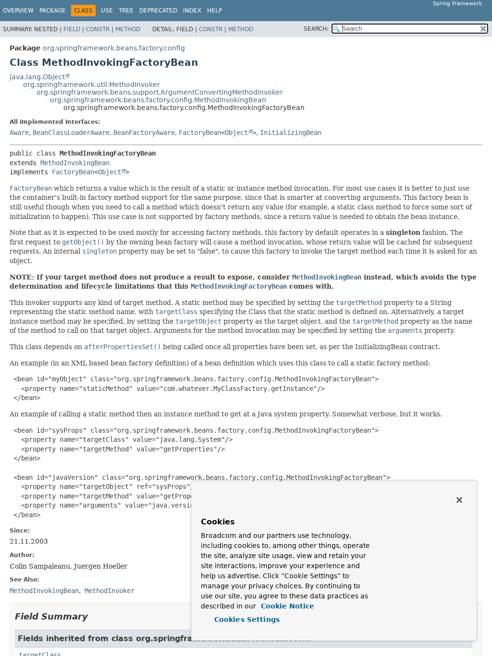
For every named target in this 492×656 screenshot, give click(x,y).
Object (236, 132)
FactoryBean (200, 132)
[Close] (459, 499)
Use (107, 10)
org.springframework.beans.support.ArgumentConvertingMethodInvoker (160, 92)
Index (192, 10)
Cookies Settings (247, 619)
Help (214, 10)
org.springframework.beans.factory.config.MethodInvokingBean (158, 100)
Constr (98, 29)
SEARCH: (316, 28)
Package (52, 10)
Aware (19, 132)
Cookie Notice (286, 606)
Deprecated (158, 10)
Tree (126, 10)
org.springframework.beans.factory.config (114, 48)
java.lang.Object (37, 77)
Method (127, 29)
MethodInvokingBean (75, 163)
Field (71, 29)
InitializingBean (290, 132)
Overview (18, 10)
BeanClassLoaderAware (71, 132)
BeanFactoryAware (144, 132)
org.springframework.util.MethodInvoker (91, 84)
